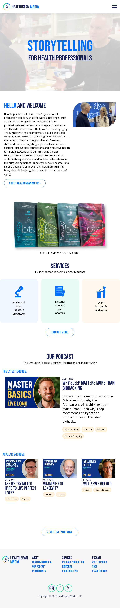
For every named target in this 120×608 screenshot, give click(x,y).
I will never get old (97, 484)
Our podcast (38, 567)
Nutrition (49, 494)
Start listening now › (60, 532)
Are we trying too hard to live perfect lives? (20, 488)
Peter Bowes (39, 571)
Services (67, 558)
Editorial (67, 567)
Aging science (71, 429)
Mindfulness (12, 499)
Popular (25, 499)
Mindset (101, 429)
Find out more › (60, 332)
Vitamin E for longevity (53, 486)
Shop (95, 567)
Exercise (87, 429)
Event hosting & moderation (101, 306)
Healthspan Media (41, 562)
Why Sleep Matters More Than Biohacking (88, 385)
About (35, 558)
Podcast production (73, 562)
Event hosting (70, 571)
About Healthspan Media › (25, 183)
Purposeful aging (73, 436)
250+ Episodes (99, 562)
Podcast (96, 558)
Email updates (100, 571)
